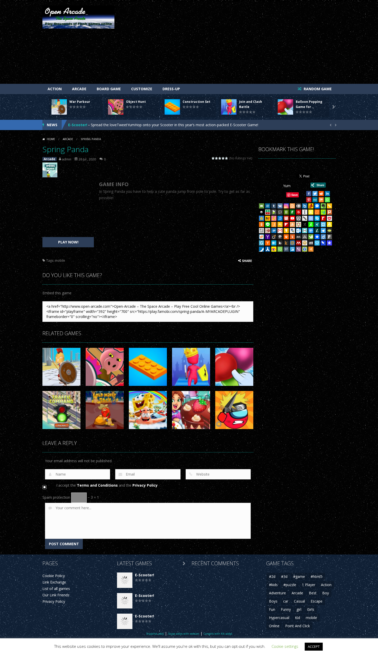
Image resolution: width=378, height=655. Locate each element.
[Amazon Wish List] (329, 224)
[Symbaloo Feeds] (310, 218)
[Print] (286, 236)
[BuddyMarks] (310, 205)
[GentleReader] (261, 242)
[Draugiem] (292, 224)
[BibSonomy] (304, 224)
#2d (272, 576)
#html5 (316, 576)
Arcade (79, 88)
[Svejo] (273, 218)
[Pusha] (261, 249)
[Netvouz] (323, 212)
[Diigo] (323, 236)
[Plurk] (329, 212)
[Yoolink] (304, 249)
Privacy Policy (145, 485)
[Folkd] (273, 230)
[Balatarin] (267, 212)
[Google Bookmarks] (298, 212)
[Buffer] (261, 212)
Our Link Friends (55, 595)
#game (299, 576)
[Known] (310, 212)
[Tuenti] (280, 218)
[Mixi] (304, 242)
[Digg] (267, 205)
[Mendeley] (298, 242)
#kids (273, 584)
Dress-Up (171, 88)
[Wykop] (261, 236)
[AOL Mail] (298, 236)
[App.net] (304, 236)
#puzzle (289, 584)
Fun (272, 609)
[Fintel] (292, 212)
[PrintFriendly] (304, 230)
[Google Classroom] (280, 224)
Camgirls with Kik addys (217, 633)
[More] (310, 249)
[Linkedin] (327, 193)
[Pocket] (329, 218)
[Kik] (280, 242)
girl (298, 609)
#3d (284, 576)
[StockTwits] (286, 249)
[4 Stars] (223, 158)
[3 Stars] (220, 158)
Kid (297, 617)
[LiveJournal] (292, 230)
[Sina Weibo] (273, 249)
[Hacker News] (267, 242)
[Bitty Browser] (261, 230)
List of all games (56, 588)
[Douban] (286, 212)
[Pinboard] (323, 242)
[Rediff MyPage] (323, 218)
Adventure (277, 592)
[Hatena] (273, 242)
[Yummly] (292, 236)
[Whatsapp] (327, 199)
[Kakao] (286, 230)
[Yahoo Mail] (267, 236)
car (285, 601)
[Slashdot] (317, 230)
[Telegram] (323, 230)
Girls (310, 609)
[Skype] (317, 218)
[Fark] (329, 236)
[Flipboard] (286, 224)
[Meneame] (317, 212)
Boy (325, 592)
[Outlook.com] (298, 230)
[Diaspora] (317, 236)
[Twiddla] (304, 218)
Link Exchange (54, 582)
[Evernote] (323, 205)
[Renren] (267, 249)
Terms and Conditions (97, 485)
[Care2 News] (310, 236)
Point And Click (297, 625)
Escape (316, 601)
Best (313, 592)
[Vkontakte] (280, 205)
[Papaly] (317, 242)
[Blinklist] (298, 205)
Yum (287, 185)
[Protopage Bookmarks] (329, 242)
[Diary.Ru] (267, 230)
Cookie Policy (53, 575)
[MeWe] (315, 199)
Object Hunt (136, 101)
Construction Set (196, 101)
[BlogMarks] (273, 212)
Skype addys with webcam (183, 633)
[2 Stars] (216, 158)
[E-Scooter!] (124, 579)
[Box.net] (304, 205)
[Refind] (310, 230)
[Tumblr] (273, 205)
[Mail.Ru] (292, 242)
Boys (273, 601)
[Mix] (321, 199)
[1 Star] (213, 158)
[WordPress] (298, 218)
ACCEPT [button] (314, 646)
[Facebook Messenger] (317, 205)
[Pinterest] (308, 199)
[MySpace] (310, 242)
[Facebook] (308, 193)
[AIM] (310, 224)
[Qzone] (261, 218)
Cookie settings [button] (285, 646)
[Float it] (323, 224)
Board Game (109, 88)
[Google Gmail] (280, 230)
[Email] (261, 205)
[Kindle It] (286, 242)
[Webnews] (286, 218)
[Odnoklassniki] (261, 224)
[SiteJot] (267, 218)
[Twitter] (315, 193)
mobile (60, 260)
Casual (299, 601)
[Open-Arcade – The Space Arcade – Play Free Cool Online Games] (78, 16)
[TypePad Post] (329, 230)
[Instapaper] (304, 212)
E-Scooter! (77, 124)
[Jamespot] (273, 224)
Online (274, 625)
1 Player (308, 584)
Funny (286, 609)
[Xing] (317, 224)
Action (55, 88)
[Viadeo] (273, 236)
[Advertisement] (242, 44)
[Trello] (292, 249)
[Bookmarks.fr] (298, 224)
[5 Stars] (226, 158)
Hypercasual (279, 617)
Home (51, 139)
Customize (141, 88)
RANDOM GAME (317, 88)
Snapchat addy (155, 633)
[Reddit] (321, 193)
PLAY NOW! (68, 242)
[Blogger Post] (292, 205)
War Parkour (79, 101)
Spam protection (56, 497)
